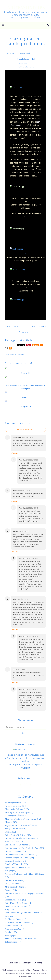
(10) (13, 925)
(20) (16, 861)
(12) (11, 909)
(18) (10, 870)
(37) (21, 825)
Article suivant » (38, 326)
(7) (12, 935)
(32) (10, 832)
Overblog (38, 963)
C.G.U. (20, 973)
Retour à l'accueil (25, 332)
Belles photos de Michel (25, 59)
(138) (15, 806)
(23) (15, 851)
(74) (16, 815)
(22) (21, 854)
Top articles (36, 970)
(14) (11, 890)
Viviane (27, 765)
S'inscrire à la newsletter (15, 355)
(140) (15, 803)
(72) (23, 819)
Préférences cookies (25, 976)
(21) (19, 858)
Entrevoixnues (25, 6)
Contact (44, 970)
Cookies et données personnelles (34, 973)
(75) (19, 812)
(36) (15, 828)
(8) (14, 929)
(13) (15, 900)
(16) (16, 887)
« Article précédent (13, 326)
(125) (17, 809)
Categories (23, 50)
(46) (11, 822)
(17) (16, 883)
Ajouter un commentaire (25, 429)
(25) (14, 841)
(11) (15, 919)
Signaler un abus (10, 973)
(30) (18, 835)
